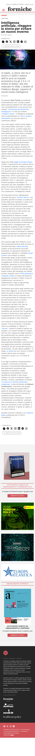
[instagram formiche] (10, 726)
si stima (10, 351)
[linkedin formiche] (13, 726)
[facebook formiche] (4, 726)
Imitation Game (8, 114)
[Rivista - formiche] (17, 699)
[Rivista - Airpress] (17, 705)
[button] (4, 9)
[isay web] (12, 735)
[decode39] (17, 711)
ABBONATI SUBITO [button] (17, 495)
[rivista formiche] (17, 607)
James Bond (4, 18)
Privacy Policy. (15, 733)
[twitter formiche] (7, 726)
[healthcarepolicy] (17, 717)
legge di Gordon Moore (23, 162)
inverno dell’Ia (22, 197)
